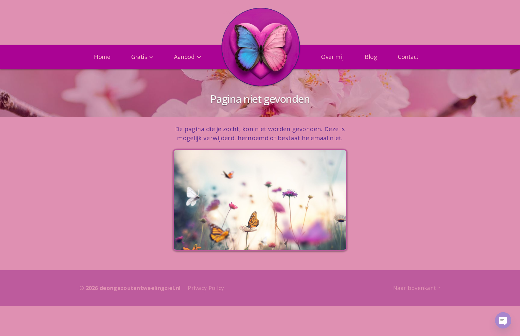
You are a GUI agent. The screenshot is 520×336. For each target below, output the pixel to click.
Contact (408, 57)
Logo (228, 12)
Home (102, 57)
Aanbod (184, 57)
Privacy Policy (206, 287)
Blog (371, 57)
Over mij (332, 57)
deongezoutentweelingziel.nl (140, 287)
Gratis (139, 57)
